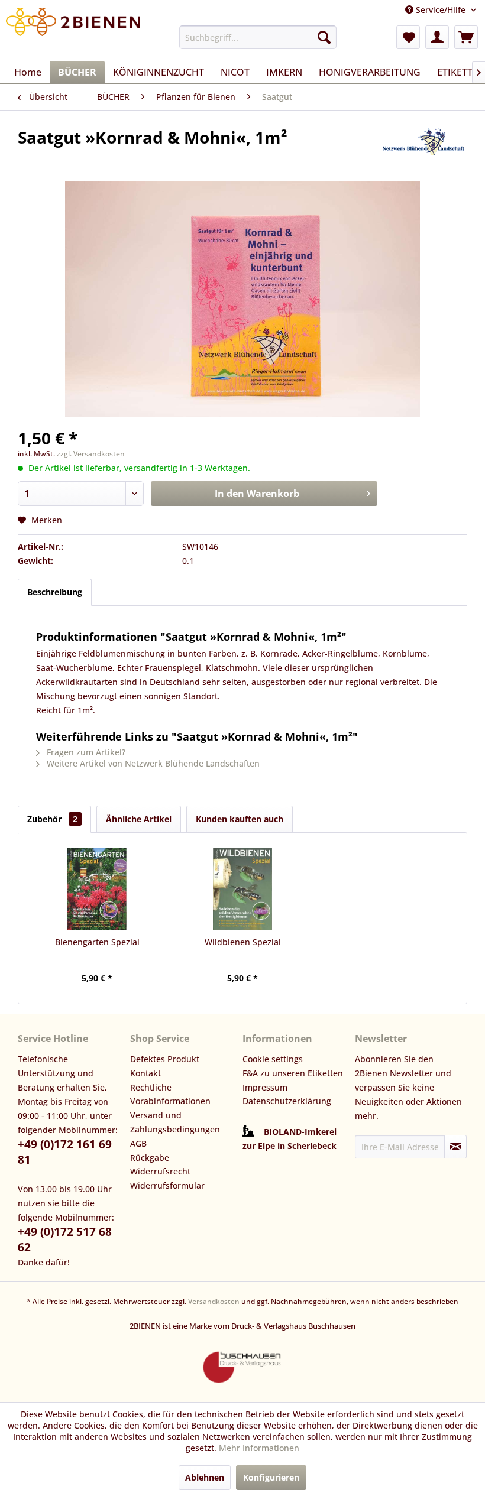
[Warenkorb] (466, 37)
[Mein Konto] (437, 37)
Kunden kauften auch (239, 819)
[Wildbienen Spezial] (242, 889)
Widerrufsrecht (160, 1171)
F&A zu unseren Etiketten (292, 1073)
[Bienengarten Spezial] (97, 889)
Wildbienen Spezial (243, 941)
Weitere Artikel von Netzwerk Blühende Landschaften (152, 763)
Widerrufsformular (167, 1185)
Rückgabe (149, 1157)
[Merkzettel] (408, 37)
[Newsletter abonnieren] (455, 1146)
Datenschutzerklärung (286, 1100)
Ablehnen (204, 1477)
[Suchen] (324, 37)
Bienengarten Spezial (97, 941)
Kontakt (145, 1073)
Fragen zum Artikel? (84, 752)
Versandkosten (214, 1301)
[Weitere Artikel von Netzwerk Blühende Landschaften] (422, 149)
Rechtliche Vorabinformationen (170, 1094)
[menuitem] (258, 37)
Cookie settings (272, 1059)
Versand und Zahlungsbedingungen (175, 1122)
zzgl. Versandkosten (91, 454)
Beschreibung (54, 592)
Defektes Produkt (164, 1059)
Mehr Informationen (259, 1447)
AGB (138, 1143)
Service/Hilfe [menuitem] (440, 9)
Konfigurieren (271, 1477)
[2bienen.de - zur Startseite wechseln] (73, 31)
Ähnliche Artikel (139, 819)
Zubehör (52, 819)
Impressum (264, 1087)
